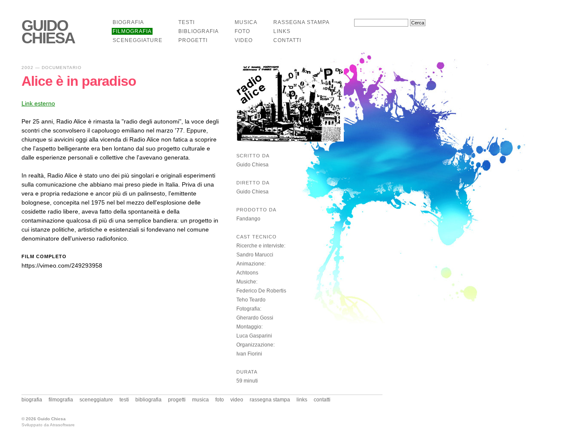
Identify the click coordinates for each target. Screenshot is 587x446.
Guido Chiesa (48, 32)
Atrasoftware (62, 424)
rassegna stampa (301, 22)
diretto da (252, 182)
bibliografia (198, 31)
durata (246, 371)
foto (242, 31)
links (281, 31)
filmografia (132, 31)
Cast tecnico (256, 236)
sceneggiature (137, 40)
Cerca (417, 22)
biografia (128, 22)
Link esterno (38, 103)
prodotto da (256, 209)
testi (186, 22)
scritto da (252, 155)
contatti (287, 40)
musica (246, 22)
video (244, 40)
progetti (193, 40)
